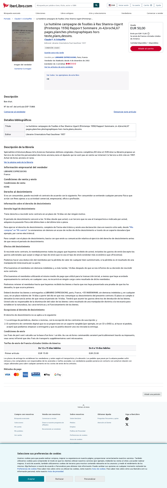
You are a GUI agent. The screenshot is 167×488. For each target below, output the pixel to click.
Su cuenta (136, 5)
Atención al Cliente (104, 423)
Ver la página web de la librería (18, 162)
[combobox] (64, 5)
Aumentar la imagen (22, 68)
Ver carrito (18, 435)
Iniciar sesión (124, 5)
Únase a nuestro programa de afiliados (53, 424)
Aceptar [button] (31, 479)
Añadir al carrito (146, 48)
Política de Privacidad (77, 431)
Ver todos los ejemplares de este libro (63, 75)
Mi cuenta (17, 427)
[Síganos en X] (127, 424)
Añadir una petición (152, 394)
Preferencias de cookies (27, 469)
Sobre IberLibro (75, 418)
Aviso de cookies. (99, 469)
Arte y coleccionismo (97, 13)
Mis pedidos (18, 431)
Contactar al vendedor (14, 111)
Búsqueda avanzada (12, 13)
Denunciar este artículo (125, 111)
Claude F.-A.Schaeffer (23, 19)
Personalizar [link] (90, 479)
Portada (7, 19)
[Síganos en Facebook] (127, 419)
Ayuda (158, 5)
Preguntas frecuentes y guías (108, 418)
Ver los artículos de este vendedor (58, 67)
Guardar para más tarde (54, 52)
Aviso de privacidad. (56, 471)
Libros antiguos (67, 13)
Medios (72, 423)
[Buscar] (96, 5)
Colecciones (40, 13)
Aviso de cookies (76, 439)
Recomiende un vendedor (51, 429)
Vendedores (126, 13)
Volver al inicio (84, 407)
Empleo (73, 427)
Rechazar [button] (59, 479)
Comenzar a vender (155, 13)
